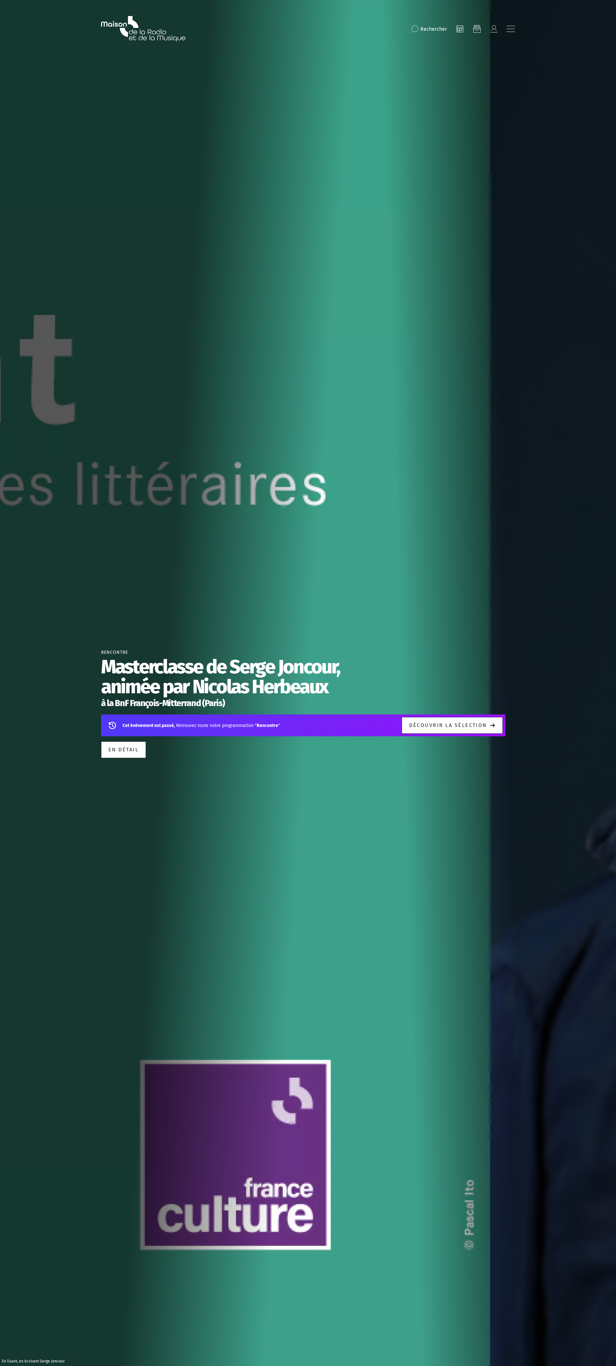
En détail (123, 750)
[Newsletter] (477, 29)
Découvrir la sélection (448, 725)
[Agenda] (460, 29)
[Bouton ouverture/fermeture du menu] (511, 29)
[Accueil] (143, 29)
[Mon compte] (494, 29)
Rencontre (114, 652)
